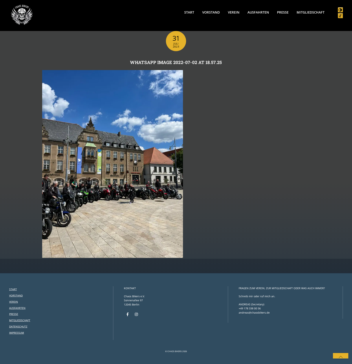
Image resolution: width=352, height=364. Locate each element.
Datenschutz (18, 326)
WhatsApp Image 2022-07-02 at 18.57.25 (176, 62)
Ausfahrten (258, 12)
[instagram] (136, 314)
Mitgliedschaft (310, 12)
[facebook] (127, 314)
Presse (283, 12)
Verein (233, 12)
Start (189, 12)
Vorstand (211, 12)
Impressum (16, 332)
